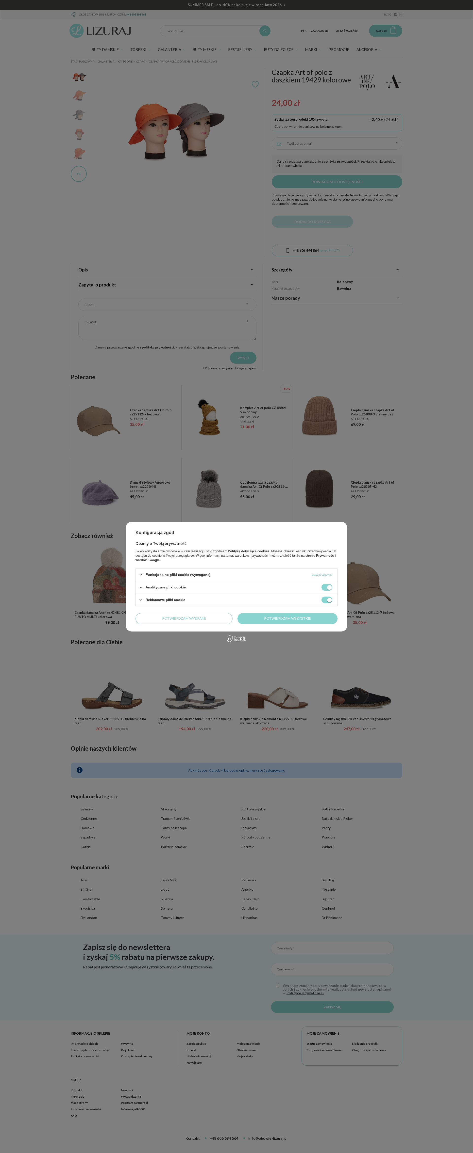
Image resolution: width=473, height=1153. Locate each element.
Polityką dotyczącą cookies (248, 551)
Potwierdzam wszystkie (287, 618)
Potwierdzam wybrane (184, 618)
